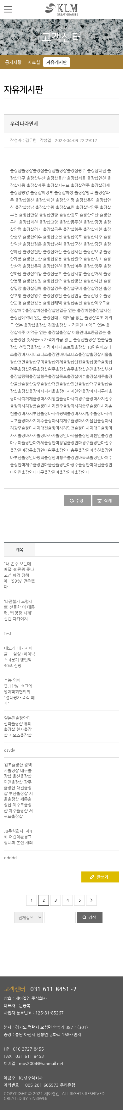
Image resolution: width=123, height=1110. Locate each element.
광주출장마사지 (27, 428)
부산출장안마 (25, 457)
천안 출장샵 (44, 251)
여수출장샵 (27, 310)
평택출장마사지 (72, 413)
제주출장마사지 (76, 420)
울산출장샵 (23, 384)
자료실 (34, 62)
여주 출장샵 (84, 266)
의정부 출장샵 (54, 192)
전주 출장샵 (92, 185)
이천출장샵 (94, 310)
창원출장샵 (83, 362)
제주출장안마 (36, 464)
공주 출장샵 (64, 229)
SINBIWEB (38, 1098)
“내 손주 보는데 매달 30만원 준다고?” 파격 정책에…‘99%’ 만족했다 (19, 575)
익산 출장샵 (24, 244)
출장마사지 (38, 391)
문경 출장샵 (24, 302)
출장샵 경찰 (45, 325)
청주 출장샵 (84, 229)
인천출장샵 (80, 384)
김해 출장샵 (44, 288)
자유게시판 (56, 62)
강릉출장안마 (36, 450)
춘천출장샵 (95, 369)
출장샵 (15, 170)
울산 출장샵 (68, 178)
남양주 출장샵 (99, 207)
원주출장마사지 (69, 406)
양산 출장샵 (84, 280)
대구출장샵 (99, 384)
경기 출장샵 (44, 229)
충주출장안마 (82, 450)
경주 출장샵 (64, 288)
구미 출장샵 (84, 288)
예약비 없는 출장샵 (37, 317)
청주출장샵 (49, 376)
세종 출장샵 (28, 185)
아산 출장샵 (64, 251)
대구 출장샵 (28, 178)
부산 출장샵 (48, 178)
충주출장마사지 (95, 406)
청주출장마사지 (99, 413)
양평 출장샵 (24, 229)
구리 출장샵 (20, 222)
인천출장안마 (25, 472)
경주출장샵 (102, 362)
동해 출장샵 (44, 266)
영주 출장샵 (44, 295)
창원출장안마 (70, 442)
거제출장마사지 (38, 398)
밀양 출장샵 (24, 288)
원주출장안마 (59, 450)
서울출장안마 (82, 435)
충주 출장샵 (24, 236)
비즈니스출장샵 (76, 354)
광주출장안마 (82, 464)
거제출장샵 (65, 362)
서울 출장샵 (88, 178)
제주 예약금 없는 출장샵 (38, 332)
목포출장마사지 (23, 420)
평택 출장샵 (96, 192)
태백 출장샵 (64, 302)
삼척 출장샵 (24, 266)
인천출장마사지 (80, 428)
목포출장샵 (68, 376)
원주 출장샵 (84, 258)
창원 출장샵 (44, 280)
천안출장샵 (27, 362)
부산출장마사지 (46, 413)
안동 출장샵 (84, 295)
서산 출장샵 (84, 251)
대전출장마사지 (53, 428)
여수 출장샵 (44, 236)
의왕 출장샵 (44, 273)
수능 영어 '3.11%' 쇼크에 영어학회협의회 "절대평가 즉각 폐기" (19, 692)
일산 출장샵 (36, 200)
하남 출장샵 (24, 273)
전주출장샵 (19, 369)
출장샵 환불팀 (96, 339)
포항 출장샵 (24, 295)
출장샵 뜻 (22, 339)
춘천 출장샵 (84, 302)
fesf (7, 633)
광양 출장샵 (31, 192)
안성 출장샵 (40, 214)
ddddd (10, 857)
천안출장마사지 (87, 391)
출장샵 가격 (66, 325)
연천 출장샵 (64, 266)
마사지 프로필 (62, 347)
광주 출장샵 (88, 170)
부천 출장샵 (20, 214)
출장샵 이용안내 (73, 332)
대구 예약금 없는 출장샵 (75, 317)
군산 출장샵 (84, 244)
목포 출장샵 (84, 236)
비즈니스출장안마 (48, 354)
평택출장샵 (30, 376)
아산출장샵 (46, 310)
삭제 (108, 500)
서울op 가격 (41, 339)
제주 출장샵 (48, 185)
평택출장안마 (48, 457)
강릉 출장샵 (64, 258)
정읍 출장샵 (44, 244)
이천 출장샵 (57, 200)
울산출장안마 (59, 464)
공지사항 (13, 62)
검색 (92, 917)
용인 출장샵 (97, 200)
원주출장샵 (57, 369)
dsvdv (9, 750)
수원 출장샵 (57, 207)
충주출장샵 (76, 369)
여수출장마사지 (50, 420)
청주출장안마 (70, 457)
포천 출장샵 (77, 207)
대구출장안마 (48, 472)
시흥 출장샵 (84, 273)
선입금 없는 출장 (70, 310)
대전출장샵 (61, 384)
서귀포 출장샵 (70, 185)
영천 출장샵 (64, 295)
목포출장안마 (93, 457)
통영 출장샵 (24, 280)
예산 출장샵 (24, 251)
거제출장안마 (48, 442)
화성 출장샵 (76, 192)
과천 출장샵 (40, 222)
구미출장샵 (46, 362)
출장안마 (63, 435)
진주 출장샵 (64, 280)
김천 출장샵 (44, 302)
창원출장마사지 (65, 398)
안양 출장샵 (60, 214)
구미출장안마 (25, 442)
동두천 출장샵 (83, 222)
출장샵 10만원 (87, 347)
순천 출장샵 (64, 236)
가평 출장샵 (77, 200)
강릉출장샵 (38, 369)
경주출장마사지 (91, 398)
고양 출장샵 (60, 222)
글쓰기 (102, 877)
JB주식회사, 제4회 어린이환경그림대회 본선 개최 (18, 837)
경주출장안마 (93, 442)
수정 (79, 500)
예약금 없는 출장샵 (68, 339)
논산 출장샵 (44, 258)
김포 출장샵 (81, 214)
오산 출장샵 (101, 214)
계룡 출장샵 (24, 258)
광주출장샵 (42, 384)
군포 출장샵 (64, 273)
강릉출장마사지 (42, 406)
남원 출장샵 (64, 244)
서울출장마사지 (61, 391)
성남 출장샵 (36, 207)
